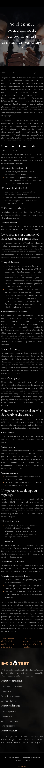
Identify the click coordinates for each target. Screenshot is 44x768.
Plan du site (22, 766)
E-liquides (6, 70)
